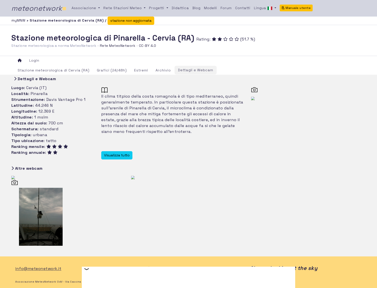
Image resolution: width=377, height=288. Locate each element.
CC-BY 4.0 (147, 45)
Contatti (242, 8)
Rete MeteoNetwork (117, 45)
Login (34, 60)
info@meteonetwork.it (38, 268)
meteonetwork (39, 8)
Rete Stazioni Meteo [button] (123, 8)
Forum (226, 8)
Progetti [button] (157, 8)
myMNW (19, 20)
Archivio (163, 70)
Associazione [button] (84, 8)
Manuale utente (298, 8)
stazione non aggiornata (130, 20)
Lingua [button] (260, 8)
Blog (196, 8)
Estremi (141, 70)
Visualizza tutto (117, 155)
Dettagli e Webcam (195, 70)
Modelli (210, 8)
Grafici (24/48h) (112, 70)
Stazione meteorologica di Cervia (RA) (53, 70)
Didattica (180, 8)
